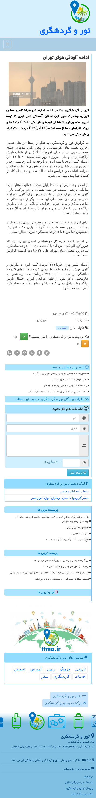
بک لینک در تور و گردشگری (79, 782)
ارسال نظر (76, 472)
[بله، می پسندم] (24, 336)
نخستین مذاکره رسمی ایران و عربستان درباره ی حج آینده (60, 373)
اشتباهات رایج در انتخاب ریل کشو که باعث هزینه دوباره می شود (57, 391)
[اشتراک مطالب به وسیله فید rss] (9, 352)
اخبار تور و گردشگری (67, 696)
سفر (44, 676)
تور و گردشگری (65, 30)
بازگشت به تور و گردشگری (64, 703)
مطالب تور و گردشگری (82, 793)
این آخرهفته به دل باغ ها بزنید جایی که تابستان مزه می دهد (61, 560)
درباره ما (88, 776)
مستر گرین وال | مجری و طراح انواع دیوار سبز (60, 498)
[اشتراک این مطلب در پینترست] (24, 352)
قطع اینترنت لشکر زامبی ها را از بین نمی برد (67, 539)
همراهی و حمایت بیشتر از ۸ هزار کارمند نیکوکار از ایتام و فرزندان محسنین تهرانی (49, 572)
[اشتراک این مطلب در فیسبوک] (39, 352)
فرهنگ (65, 669)
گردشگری (61, 676)
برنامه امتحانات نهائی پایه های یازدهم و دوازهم (66, 385)
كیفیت (62, 328)
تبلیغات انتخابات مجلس (74, 491)
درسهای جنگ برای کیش (78, 527)
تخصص (19, 669)
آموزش (36, 669)
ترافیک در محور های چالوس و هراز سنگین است (66, 566)
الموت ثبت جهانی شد (79, 533)
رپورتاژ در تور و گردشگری (79, 788)
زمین (51, 669)
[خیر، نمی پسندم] (85, 343)
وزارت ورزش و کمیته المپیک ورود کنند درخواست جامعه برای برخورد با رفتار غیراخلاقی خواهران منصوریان (52, 519)
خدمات (80, 676)
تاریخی (80, 669)
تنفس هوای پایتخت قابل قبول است (71, 379)
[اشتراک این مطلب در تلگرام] (47, 352)
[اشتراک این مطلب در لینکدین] (17, 352)
